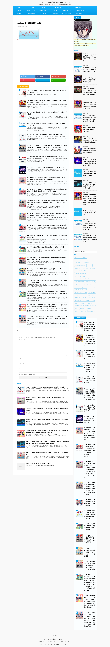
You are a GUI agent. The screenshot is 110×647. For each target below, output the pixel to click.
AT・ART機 (31, 7)
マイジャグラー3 (90, 297)
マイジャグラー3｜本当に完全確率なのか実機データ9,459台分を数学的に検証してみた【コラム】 (89, 538)
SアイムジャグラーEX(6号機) (82, 260)
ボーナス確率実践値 (87, 295)
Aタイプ (43, 7)
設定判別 (84, 311)
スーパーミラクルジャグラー (82, 278)
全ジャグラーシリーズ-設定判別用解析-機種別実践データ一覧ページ (45, 167)
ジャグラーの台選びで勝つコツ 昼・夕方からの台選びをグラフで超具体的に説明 (89, 354)
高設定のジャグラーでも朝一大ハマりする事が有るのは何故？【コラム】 (89, 69)
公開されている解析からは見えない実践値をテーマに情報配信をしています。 (55, 641)
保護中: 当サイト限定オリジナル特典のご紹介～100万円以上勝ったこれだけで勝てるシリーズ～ (89, 326)
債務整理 (82, 303)
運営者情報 (55, 13)
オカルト (77, 268)
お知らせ (77, 262)
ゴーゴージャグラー (80, 270)
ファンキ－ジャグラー (81, 292)
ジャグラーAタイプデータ (55, 7)
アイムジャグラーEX (80, 265)
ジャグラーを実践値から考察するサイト (55, 2)
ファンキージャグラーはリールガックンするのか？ (89, 212)
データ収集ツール (90, 281)
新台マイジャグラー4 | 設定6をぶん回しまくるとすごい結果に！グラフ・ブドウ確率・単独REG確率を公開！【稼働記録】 (89, 433)
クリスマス (85, 268)
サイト (20, 368)
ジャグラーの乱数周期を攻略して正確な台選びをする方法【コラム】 (45, 247)
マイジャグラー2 (79, 297)
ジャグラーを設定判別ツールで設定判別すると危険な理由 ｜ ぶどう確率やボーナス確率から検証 (89, 565)
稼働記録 (83, 308)
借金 (76, 303)
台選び (19, 10)
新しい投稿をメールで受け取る (28, 374)
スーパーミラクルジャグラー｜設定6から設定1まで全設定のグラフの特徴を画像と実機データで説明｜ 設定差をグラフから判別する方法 (89, 393)
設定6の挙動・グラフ (79, 10)
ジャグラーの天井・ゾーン (55, 10)
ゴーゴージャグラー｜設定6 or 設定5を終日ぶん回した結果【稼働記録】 (46, 225)
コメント (22, 339)
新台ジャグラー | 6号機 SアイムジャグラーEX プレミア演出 (89, 129)
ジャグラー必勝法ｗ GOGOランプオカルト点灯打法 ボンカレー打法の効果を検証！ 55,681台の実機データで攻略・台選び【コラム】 (89, 601)
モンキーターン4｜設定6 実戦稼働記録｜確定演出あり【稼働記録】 (89, 150)
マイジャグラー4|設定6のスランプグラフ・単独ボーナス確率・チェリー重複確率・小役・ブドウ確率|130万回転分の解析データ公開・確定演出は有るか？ (47, 318)
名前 (21, 358)
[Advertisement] (43, 56)
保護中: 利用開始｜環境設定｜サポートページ (38, 463)
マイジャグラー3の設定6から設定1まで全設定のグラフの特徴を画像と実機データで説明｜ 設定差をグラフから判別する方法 (89, 488)
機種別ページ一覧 (31, 10)
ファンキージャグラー (89, 287)
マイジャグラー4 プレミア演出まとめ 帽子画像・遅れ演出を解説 (89, 79)
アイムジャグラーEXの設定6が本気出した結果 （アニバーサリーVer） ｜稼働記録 (89, 552)
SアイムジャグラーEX (80, 257)
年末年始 (88, 305)
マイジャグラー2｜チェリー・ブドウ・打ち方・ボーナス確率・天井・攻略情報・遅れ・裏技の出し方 (90, 92)
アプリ (90, 265)
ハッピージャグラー (80, 284)
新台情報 (19, 13)
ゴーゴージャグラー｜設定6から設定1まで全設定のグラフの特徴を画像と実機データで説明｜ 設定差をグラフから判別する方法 (89, 450)
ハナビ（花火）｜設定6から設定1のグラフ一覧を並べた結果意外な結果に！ (90, 140)
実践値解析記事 (79, 305)
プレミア (77, 295)
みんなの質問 (85, 262)
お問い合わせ (79, 13)
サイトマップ (43, 13)
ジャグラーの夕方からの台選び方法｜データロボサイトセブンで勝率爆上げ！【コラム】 (89, 367)
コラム (92, 268)
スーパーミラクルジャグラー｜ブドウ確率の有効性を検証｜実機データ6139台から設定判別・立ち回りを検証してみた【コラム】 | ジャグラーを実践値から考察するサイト (47, 293)
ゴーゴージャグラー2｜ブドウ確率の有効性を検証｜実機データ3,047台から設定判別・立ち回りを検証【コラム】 (90, 225)
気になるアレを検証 (67, 10)
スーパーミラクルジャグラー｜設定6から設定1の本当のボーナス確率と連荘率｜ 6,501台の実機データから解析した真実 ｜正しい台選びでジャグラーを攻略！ (47, 202)
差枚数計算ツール (79, 7)
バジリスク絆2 (79, 287)
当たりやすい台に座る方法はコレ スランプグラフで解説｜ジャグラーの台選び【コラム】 (89, 514)
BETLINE (55, 635)
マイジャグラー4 (79, 300)
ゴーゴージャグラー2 (80, 273)
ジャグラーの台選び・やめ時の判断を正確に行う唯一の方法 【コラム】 (46, 134)
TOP (19, 7)
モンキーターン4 (90, 300)
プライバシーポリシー (67, 13)
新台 (94, 305)
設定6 (77, 311)
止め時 (67, 7)
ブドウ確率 (91, 292)
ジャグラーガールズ (80, 276)
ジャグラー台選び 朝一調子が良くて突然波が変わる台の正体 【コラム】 (46, 156)
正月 (76, 308)
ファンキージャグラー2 (81, 289)
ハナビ (89, 284)
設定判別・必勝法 (43, 10)
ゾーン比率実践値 (79, 281)
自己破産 (90, 308)
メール (21, 363)
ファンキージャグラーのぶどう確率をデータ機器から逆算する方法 (89, 173)
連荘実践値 (91, 311)
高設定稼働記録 (31, 13)
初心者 (89, 303)
